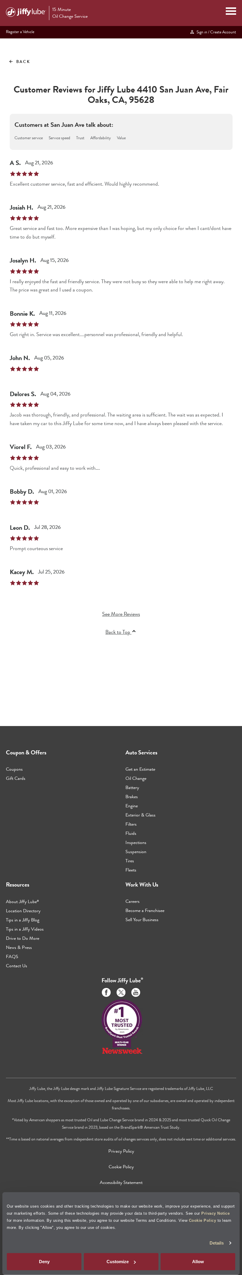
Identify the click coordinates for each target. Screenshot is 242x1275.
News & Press (19, 947)
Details (217, 1242)
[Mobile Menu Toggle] (231, 11)
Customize (118, 1261)
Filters (131, 824)
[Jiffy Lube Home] (26, 13)
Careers (132, 901)
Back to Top (118, 632)
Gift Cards (15, 778)
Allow (198, 1261)
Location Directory (23, 910)
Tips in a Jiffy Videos (25, 929)
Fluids (130, 833)
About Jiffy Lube (22, 901)
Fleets (130, 869)
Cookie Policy (202, 1220)
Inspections (135, 842)
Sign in (215, 32)
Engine (131, 805)
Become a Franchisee (144, 910)
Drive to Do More (22, 938)
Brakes (131, 796)
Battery (132, 787)
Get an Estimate (140, 769)
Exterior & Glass (140, 814)
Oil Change (135, 778)
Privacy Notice (215, 1213)
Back (19, 61)
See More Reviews (121, 614)
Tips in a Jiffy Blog (22, 919)
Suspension (135, 851)
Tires (129, 860)
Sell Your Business (141, 919)
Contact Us (16, 965)
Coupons (14, 769)
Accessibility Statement (121, 1182)
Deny (44, 1261)
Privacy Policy (121, 1151)
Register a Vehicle (20, 32)
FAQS (12, 956)
